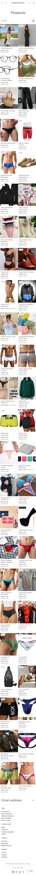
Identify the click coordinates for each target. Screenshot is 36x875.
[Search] (6, 3)
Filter (5, 21)
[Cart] (34, 3)
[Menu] (2, 3)
